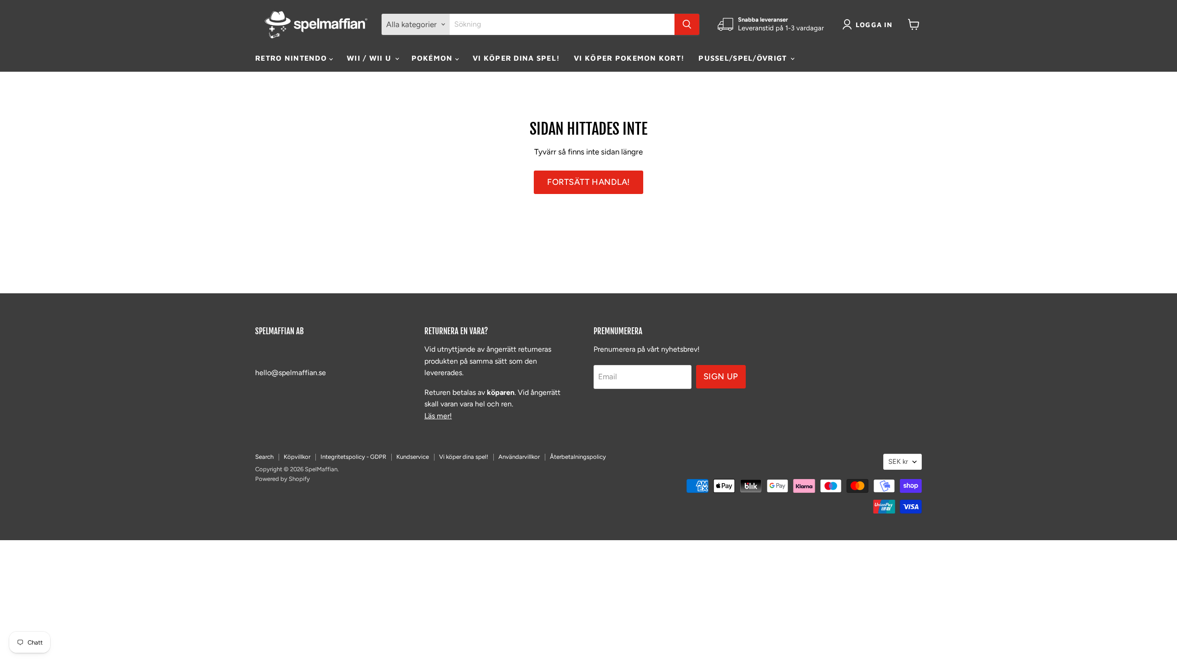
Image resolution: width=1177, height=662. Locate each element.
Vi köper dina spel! (516, 58)
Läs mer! (438, 415)
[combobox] (562, 24)
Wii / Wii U (370, 58)
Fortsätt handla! (588, 182)
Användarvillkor (519, 456)
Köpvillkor (297, 456)
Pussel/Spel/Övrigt (743, 58)
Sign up (720, 376)
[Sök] (686, 24)
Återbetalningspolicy (578, 456)
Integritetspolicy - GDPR (353, 456)
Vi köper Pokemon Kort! (629, 58)
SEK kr (898, 461)
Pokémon (433, 58)
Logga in (874, 25)
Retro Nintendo (292, 58)
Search (264, 456)
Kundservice (412, 456)
